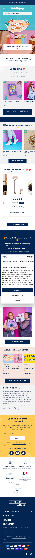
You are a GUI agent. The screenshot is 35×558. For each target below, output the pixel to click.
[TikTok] (23, 453)
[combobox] (17, 13)
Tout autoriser (17, 290)
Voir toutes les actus (17, 380)
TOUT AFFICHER (17, 161)
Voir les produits (17, 341)
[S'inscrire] (30, 532)
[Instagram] (17, 453)
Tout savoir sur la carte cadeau (17, 251)
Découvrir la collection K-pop (17, 112)
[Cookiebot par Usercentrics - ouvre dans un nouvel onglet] (25, 257)
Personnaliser (16, 295)
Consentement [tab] (6, 261)
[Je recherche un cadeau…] (30, 13)
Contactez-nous (13, 468)
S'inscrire (17, 438)
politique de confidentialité (19, 443)
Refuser (17, 300)
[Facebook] (12, 453)
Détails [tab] (15, 261)
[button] (4, 8)
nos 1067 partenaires (13, 270)
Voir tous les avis (17, 225)
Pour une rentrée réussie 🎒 (17, 47)
